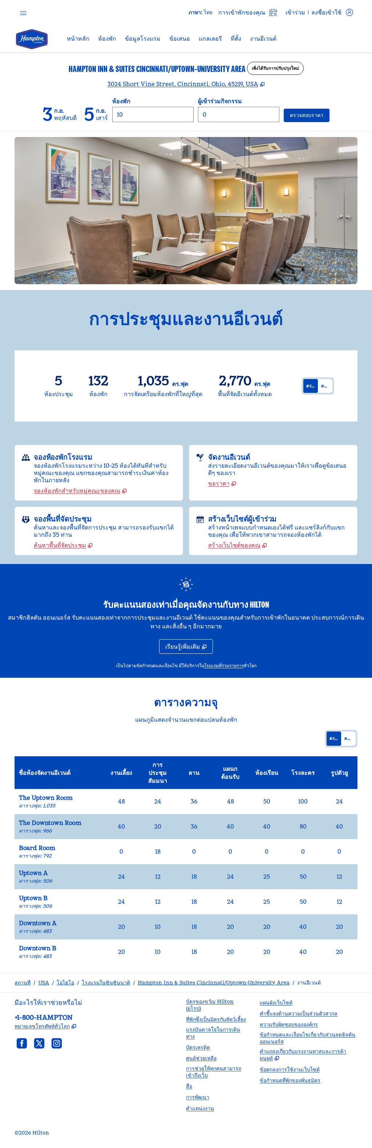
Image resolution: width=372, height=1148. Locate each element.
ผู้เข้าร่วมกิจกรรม (220, 101)
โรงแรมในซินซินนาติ (106, 982)
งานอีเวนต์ (309, 982)
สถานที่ (23, 982)
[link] (80, 491)
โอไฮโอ (65, 982)
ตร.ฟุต (312, 385)
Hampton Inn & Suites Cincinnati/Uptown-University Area (214, 982)
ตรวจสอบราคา (309, 115)
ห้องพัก (121, 101)
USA (43, 982)
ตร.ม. (326, 385)
